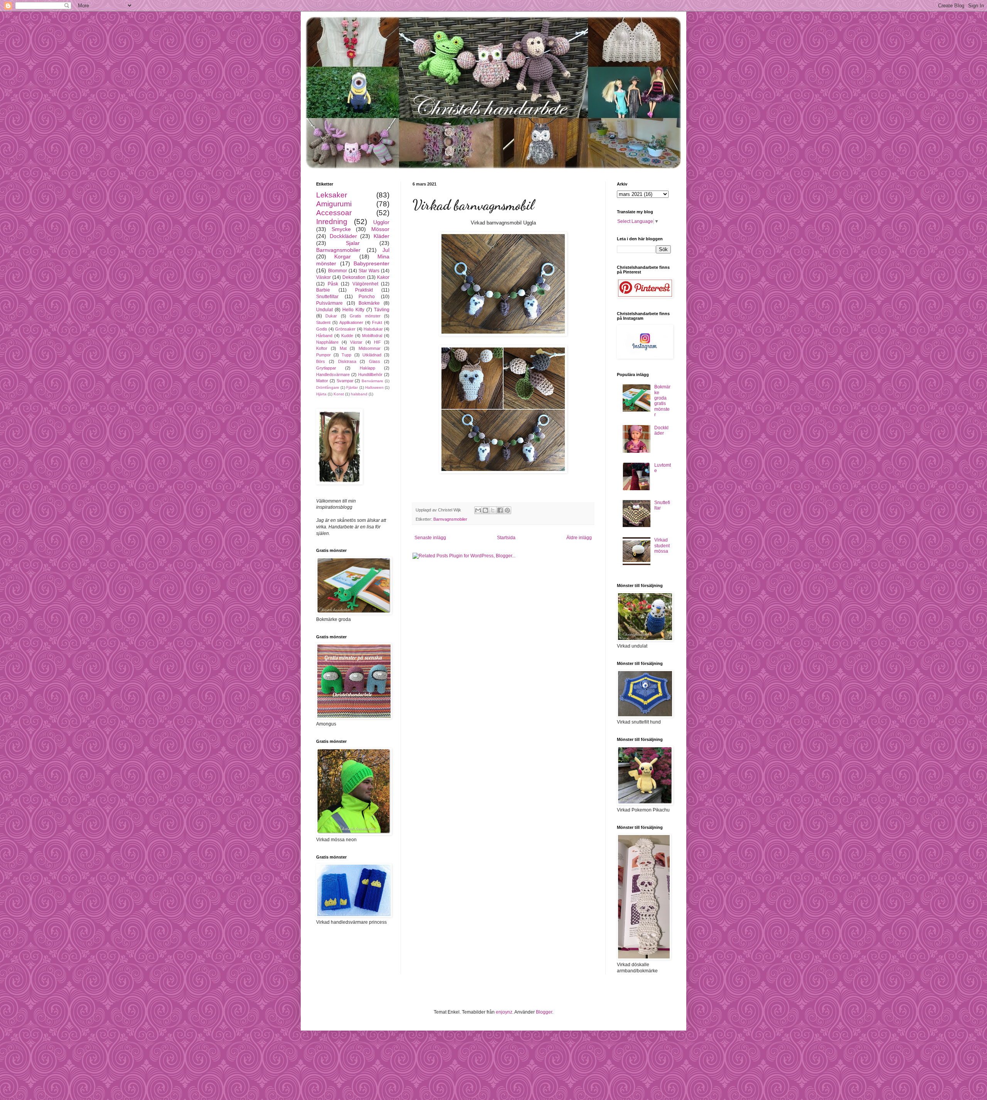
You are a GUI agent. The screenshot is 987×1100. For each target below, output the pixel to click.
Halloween (374, 387)
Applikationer (351, 322)
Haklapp (367, 368)
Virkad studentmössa (662, 545)
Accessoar (334, 213)
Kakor (383, 277)
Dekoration (353, 277)
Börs (320, 361)
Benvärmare (372, 381)
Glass (374, 361)
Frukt (377, 322)
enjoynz (504, 1012)
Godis (321, 329)
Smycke (341, 229)
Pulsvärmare (329, 303)
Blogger (544, 1012)
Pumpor (323, 355)
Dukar (331, 316)
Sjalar (353, 243)
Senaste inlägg (430, 537)
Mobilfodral (372, 335)
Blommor (337, 270)
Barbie (323, 290)
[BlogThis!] (485, 510)
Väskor (323, 277)
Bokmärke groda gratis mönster (662, 400)
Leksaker (331, 195)
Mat (343, 348)
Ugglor (381, 222)
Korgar (342, 256)
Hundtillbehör (370, 374)
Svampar (345, 380)
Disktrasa (347, 361)
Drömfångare (327, 387)
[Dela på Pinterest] (507, 510)
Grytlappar (326, 368)
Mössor (380, 229)
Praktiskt (364, 290)
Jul (385, 250)
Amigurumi (334, 204)
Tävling (381, 309)
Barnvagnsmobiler (450, 519)
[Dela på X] (493, 510)
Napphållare (327, 342)
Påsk (333, 284)
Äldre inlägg (579, 537)
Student (323, 322)
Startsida (506, 537)
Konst (338, 394)
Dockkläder (343, 236)
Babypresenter (371, 263)
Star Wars (369, 270)
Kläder (381, 236)
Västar (356, 342)
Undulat (324, 309)
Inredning (331, 222)
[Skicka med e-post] (478, 510)
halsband (359, 394)
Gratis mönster (365, 316)
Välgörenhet (365, 284)
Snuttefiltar (327, 296)
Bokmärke (369, 303)
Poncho (367, 296)
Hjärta (321, 394)
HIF (377, 342)
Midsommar (370, 348)
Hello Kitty (353, 309)
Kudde (347, 335)
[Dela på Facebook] (500, 510)
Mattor (322, 380)
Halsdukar (373, 329)
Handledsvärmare (333, 374)
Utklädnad (371, 355)
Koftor (321, 348)
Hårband (324, 335)
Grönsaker (345, 329)
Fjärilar (352, 387)
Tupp (346, 355)
